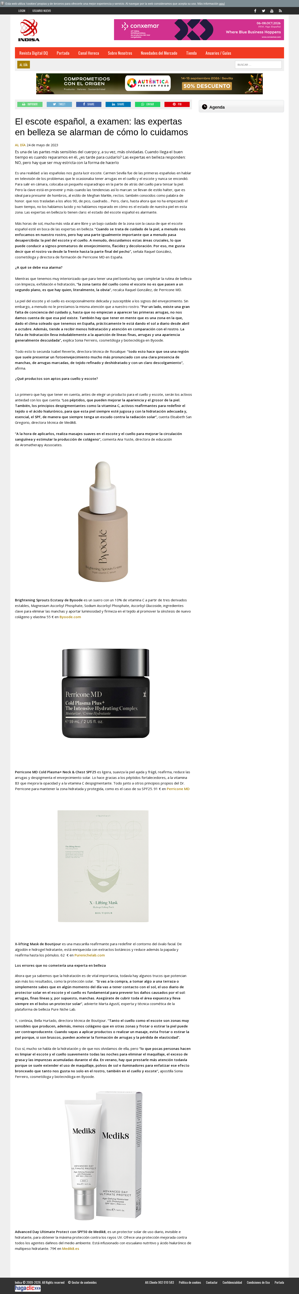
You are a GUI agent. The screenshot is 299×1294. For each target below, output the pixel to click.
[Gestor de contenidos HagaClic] (28, 1288)
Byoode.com (70, 616)
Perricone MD (178, 788)
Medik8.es (70, 1248)
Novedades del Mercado (159, 53)
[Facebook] (255, 10)
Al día (20, 145)
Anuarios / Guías (218, 53)
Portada (63, 53)
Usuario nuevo (41, 11)
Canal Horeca (88, 53)
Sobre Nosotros (120, 53)
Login (21, 11)
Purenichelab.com (90, 955)
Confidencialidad (232, 1282)
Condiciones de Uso (258, 1282)
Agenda (217, 107)
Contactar (212, 1282)
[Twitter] (263, 10)
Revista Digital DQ (33, 53)
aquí (222, 3)
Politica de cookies (190, 1282)
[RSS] (280, 10)
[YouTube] (272, 10)
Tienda (191, 53)
